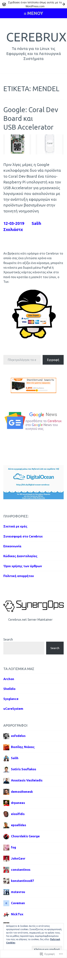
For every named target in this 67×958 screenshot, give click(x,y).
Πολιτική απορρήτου (18, 576)
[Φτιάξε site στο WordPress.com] (33, 4)
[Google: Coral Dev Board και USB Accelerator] (33, 153)
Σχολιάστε (13, 229)
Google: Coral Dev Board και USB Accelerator (30, 118)
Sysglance (10, 698)
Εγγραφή (53, 359)
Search (8, 639)
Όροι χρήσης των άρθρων (22, 566)
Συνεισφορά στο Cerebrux (23, 536)
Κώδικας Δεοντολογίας (20, 556)
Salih (36, 223)
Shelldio (9, 688)
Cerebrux (36, 37)
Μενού (35, 13)
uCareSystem (13, 708)
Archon (8, 679)
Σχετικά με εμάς (15, 526)
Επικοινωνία (12, 546)
